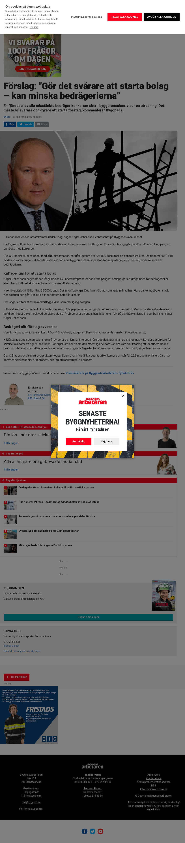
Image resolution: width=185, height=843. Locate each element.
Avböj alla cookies (161, 17)
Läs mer (34, 27)
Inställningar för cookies (86, 17)
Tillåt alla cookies (124, 17)
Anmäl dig (78, 441)
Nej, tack (106, 441)
